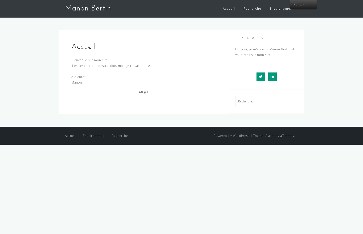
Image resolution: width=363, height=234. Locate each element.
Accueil (229, 8)
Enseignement (282, 8)
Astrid (270, 136)
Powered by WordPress (232, 136)
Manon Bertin (88, 8)
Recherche (252, 8)
